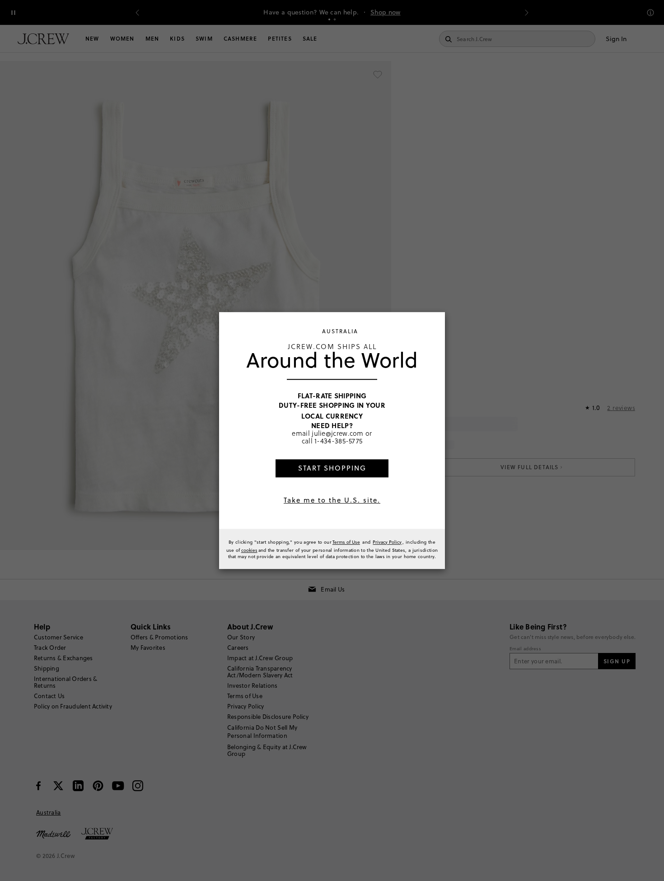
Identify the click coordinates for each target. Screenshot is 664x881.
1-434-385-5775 (338, 441)
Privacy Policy (387, 542)
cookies (249, 550)
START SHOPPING (332, 468)
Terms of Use (346, 542)
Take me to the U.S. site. (332, 500)
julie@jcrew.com (338, 433)
